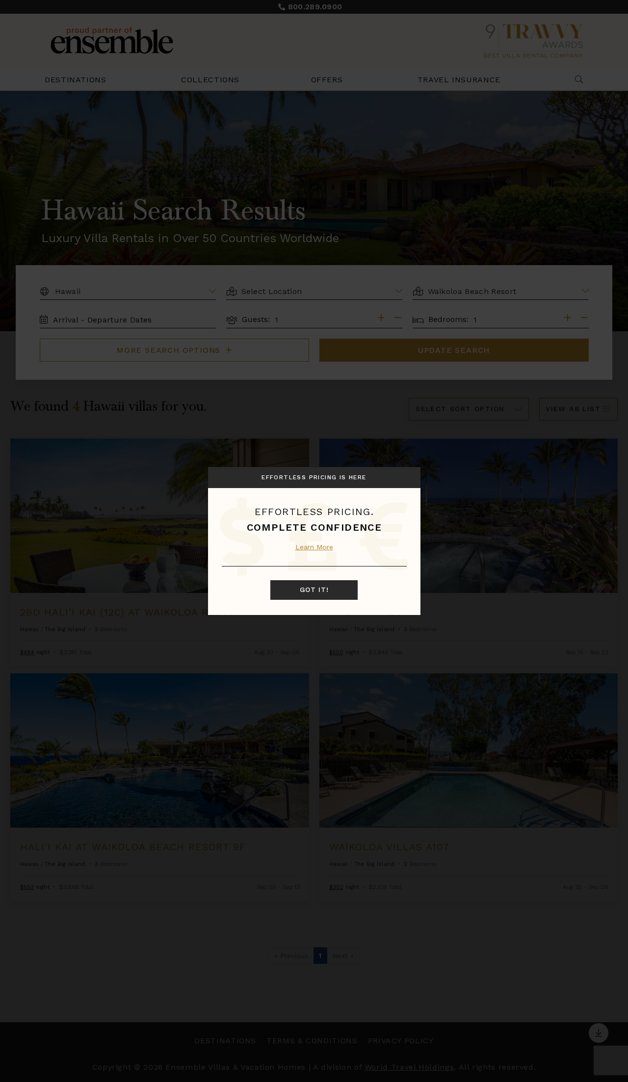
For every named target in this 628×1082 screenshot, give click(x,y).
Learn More (314, 547)
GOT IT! (314, 589)
